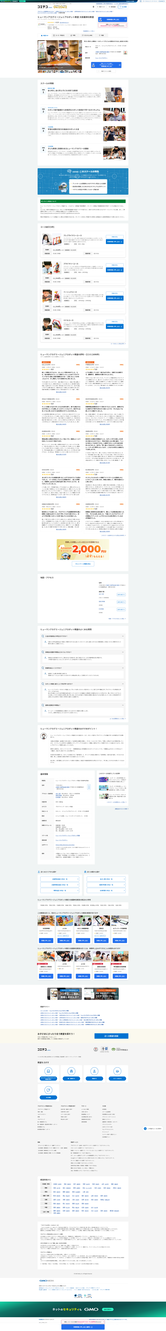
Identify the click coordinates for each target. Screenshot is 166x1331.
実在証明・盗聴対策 (43, 1289)
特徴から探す (64, 1117)
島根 (64, 1207)
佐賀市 (67, 1211)
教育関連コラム (41, 1127)
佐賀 (64, 1211)
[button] (78, 54)
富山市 (67, 1196)
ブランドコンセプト (107, 1124)
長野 (101, 1196)
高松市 (67, 1203)
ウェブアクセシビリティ (108, 1129)
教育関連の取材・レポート (44, 1129)
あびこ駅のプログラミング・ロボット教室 (93, 1019)
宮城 (84, 1184)
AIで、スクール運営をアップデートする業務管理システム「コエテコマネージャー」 (90, 1155)
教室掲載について (86, 1114)
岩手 (74, 1184)
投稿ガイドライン (106, 1119)
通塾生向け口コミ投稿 (121, 809)
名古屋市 (78, 1192)
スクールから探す (44, 1010)
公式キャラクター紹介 (107, 1127)
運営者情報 (84, 1122)
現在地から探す (64, 1119)
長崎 (73, 1211)
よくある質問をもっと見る (117, 718)
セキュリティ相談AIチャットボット (93, 1288)
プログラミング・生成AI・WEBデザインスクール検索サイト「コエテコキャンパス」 (90, 1145)
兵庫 (83, 1199)
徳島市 (58, 1203)
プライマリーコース (71, 263)
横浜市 (119, 1188)
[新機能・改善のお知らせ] (93, 6)
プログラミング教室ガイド (44, 1109)
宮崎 (101, 1211)
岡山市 (77, 1207)
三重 (84, 1192)
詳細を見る (115, 237)
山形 (103, 1184)
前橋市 (78, 1188)
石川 (73, 1196)
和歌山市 (107, 1199)
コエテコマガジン (42, 1114)
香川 (64, 1203)
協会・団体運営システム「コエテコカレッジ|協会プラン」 (84, 1170)
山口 (92, 1207)
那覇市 (58, 1213)
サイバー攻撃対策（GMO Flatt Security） (82, 1289)
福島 (112, 1184)
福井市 (86, 1196)
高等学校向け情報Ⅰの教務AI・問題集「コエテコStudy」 (84, 1165)
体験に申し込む (46, 940)
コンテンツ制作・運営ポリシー (109, 1134)
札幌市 (59, 1184)
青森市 (69, 1184)
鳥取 (54, 1207)
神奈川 (115, 1188)
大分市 (96, 1211)
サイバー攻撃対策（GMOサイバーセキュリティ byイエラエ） (60, 1289)
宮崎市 (105, 1211)
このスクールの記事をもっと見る (116, 802)
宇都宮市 (68, 1188)
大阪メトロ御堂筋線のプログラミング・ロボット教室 (70, 1019)
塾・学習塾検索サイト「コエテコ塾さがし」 (81, 1153)
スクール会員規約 (106, 1111)
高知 (83, 1203)
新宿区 (108, 1188)
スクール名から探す (65, 1114)
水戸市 (58, 1188)
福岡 (54, 1211)
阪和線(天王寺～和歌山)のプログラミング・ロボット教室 (71, 1022)
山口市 (96, 1207)
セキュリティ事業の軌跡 (105, 1289)
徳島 (54, 1203)
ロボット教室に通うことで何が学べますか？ (59, 684)
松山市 (77, 1203)
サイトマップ (105, 1132)
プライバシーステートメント (109, 1117)
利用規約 (104, 1109)
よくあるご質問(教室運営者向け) (121, 3)
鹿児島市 (117, 1211)
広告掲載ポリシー (106, 1137)
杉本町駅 (101, 609)
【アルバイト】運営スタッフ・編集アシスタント (49, 1145)
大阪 (73, 1199)
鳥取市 (58, 1207)
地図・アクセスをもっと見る (116, 618)
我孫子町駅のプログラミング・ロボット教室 (94, 1022)
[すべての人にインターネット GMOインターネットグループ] (154, 1)
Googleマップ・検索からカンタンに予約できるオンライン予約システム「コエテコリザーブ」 (93, 1158)
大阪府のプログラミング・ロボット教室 (48, 1013)
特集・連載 (40, 1111)
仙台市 (87, 1184)
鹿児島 (112, 1211)
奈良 (92, 1199)
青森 (65, 1184)
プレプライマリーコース (73, 235)
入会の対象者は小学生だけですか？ (56, 636)
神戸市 (86, 1199)
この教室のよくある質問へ (154, 1128)
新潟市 (58, 1196)
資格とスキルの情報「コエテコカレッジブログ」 (82, 1163)
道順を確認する (121, 594)
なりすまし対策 (95, 1289)
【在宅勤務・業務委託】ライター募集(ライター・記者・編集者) (52, 1148)
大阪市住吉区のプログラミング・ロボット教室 (69, 1015)
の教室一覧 (59, 879)
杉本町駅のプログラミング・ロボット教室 (94, 1024)
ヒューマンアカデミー (101, 58)
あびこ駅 (101, 594)
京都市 (67, 1199)
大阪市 (77, 1199)
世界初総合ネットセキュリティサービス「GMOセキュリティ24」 (51, 1288)
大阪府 (97, 52)
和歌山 (102, 1199)
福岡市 (58, 1211)
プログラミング (41, 1119)
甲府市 (96, 1196)
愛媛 (73, 1203)
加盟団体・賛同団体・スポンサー (110, 1122)
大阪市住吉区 (103, 52)
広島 (83, 1207)
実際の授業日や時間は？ (53, 705)
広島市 (86, 1207)
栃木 (64, 1188)
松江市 (67, 1207)
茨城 (54, 1188)
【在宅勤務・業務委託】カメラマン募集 (47, 1150)
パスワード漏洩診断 (70, 1288)
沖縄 (54, 1213)
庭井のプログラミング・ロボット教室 (89, 1017)
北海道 (55, 1184)
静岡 (64, 1192)
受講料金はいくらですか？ (53, 668)
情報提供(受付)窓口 (86, 1119)
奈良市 (96, 1199)
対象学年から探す (65, 1111)
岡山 (73, 1207)
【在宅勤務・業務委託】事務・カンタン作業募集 (49, 1153)
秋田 (93, 1184)
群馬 (74, 1188)
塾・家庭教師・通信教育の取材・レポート (47, 1124)
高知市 (86, 1203)
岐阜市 (58, 1192)
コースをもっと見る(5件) (117, 344)
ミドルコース (68, 320)
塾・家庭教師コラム (42, 1122)
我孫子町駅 (102, 601)
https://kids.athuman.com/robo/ (65, 845)
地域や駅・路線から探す (66, 1109)
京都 (64, 1199)
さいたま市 (88, 1188)
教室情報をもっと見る (88, 31)
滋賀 (54, 1199)
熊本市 (86, 1211)
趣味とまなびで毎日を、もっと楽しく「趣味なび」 (83, 1168)
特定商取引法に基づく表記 (108, 1114)
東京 (105, 1188)
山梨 (92, 1196)
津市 (87, 1192)
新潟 (54, 1196)
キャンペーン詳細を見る (83, 564)
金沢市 (77, 1196)
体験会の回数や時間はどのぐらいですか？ (58, 652)
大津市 (58, 1199)
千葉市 (99, 1188)
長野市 (105, 1196)
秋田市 (97, 1184)
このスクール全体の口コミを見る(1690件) (112, 535)
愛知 (73, 1192)
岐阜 (54, 1192)
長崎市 (77, 1211)
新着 (39, 1117)
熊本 (83, 1211)
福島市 (116, 1184)
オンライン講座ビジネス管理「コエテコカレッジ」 (83, 1160)
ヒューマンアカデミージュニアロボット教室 (68, 835)
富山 (64, 1196)
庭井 (108, 52)
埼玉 (84, 1188)
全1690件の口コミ (64, 22)
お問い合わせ (85, 1111)
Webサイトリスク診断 (80, 1288)
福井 (83, 1196)
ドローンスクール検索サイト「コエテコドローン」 (82, 1148)
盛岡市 (78, 1184)
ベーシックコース (70, 292)
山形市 (106, 1184)
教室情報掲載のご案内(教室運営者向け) (104, 3)
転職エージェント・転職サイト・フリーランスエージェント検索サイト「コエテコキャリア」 (92, 1150)
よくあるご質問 (85, 1109)
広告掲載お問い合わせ (87, 1117)
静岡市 (67, 1192)
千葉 (95, 1188)
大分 (92, 1211)
